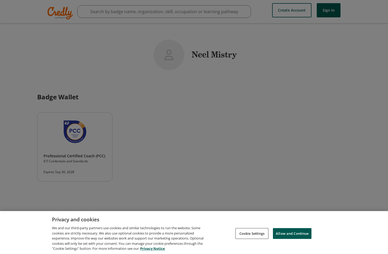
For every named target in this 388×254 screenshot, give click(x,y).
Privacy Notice (152, 248)
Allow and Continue (292, 233)
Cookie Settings (252, 233)
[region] (194, 232)
